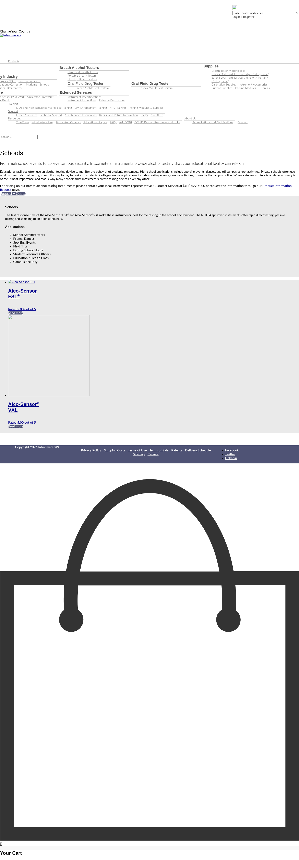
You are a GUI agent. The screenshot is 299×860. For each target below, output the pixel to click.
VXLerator (33, 97)
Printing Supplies (222, 88)
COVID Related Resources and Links (157, 122)
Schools (44, 84)
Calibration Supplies (224, 84)
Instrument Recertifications (84, 97)
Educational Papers (95, 122)
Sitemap (139, 454)
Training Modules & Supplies (252, 88)
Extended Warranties (112, 100)
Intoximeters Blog (42, 122)
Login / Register (243, 16)
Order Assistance (26, 115)
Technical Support (51, 115)
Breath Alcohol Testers (79, 68)
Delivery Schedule (198, 450)
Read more (15, 313)
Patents (176, 450)
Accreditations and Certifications (212, 122)
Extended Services (75, 92)
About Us (190, 118)
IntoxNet (47, 97)
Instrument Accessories (253, 84)
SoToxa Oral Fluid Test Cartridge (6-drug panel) (240, 74)
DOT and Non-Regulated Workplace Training (44, 107)
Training (13, 104)
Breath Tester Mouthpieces (228, 70)
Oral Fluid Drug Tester (85, 83)
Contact (243, 122)
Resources (14, 118)
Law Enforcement (29, 81)
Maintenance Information (81, 115)
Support (13, 111)
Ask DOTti (157, 115)
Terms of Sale (159, 450)
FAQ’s (144, 115)
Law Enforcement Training (90, 107)
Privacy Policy (91, 450)
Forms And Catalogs (68, 122)
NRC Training (117, 107)
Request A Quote (13, 193)
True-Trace (22, 122)
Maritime (31, 84)
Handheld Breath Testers (83, 72)
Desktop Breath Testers (82, 79)
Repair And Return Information (118, 115)
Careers (152, 454)
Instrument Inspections (82, 100)
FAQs (113, 122)
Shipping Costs (114, 450)
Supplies (211, 66)
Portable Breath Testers (82, 75)
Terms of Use (137, 450)
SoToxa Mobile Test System (92, 88)
